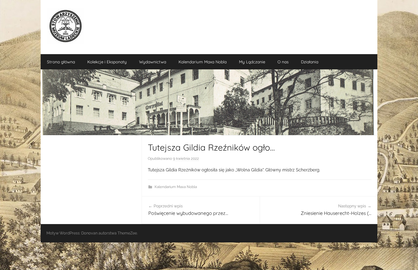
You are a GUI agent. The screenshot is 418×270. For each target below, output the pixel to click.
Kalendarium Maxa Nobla (203, 61)
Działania (309, 61)
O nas (283, 61)
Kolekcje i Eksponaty (107, 61)
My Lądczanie (252, 61)
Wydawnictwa (152, 61)
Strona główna (61, 61)
